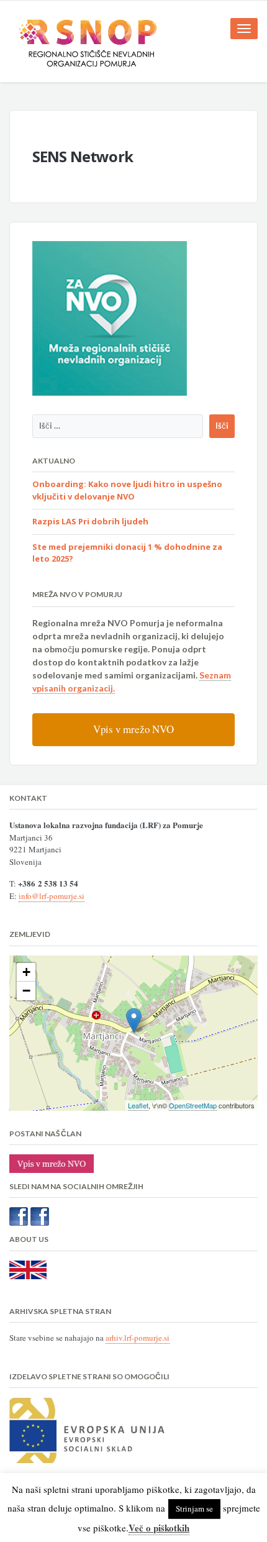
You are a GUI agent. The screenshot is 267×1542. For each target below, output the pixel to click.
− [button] (26, 990)
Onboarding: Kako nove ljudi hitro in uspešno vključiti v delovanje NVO (127, 490)
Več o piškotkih (159, 1528)
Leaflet (138, 1105)
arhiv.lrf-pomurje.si (138, 1337)
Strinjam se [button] (194, 1508)
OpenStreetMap (193, 1105)
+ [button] (26, 972)
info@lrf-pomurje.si (51, 895)
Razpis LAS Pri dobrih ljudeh (90, 521)
